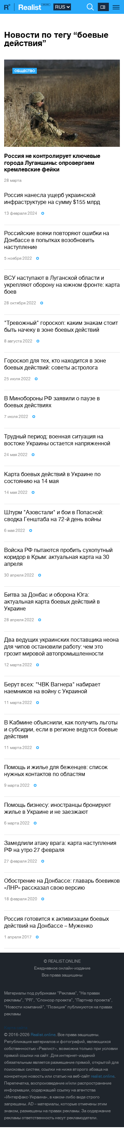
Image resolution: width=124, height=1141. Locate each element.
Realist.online (43, 1034)
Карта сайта (15, 1027)
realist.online (102, 1076)
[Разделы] (116, 3)
